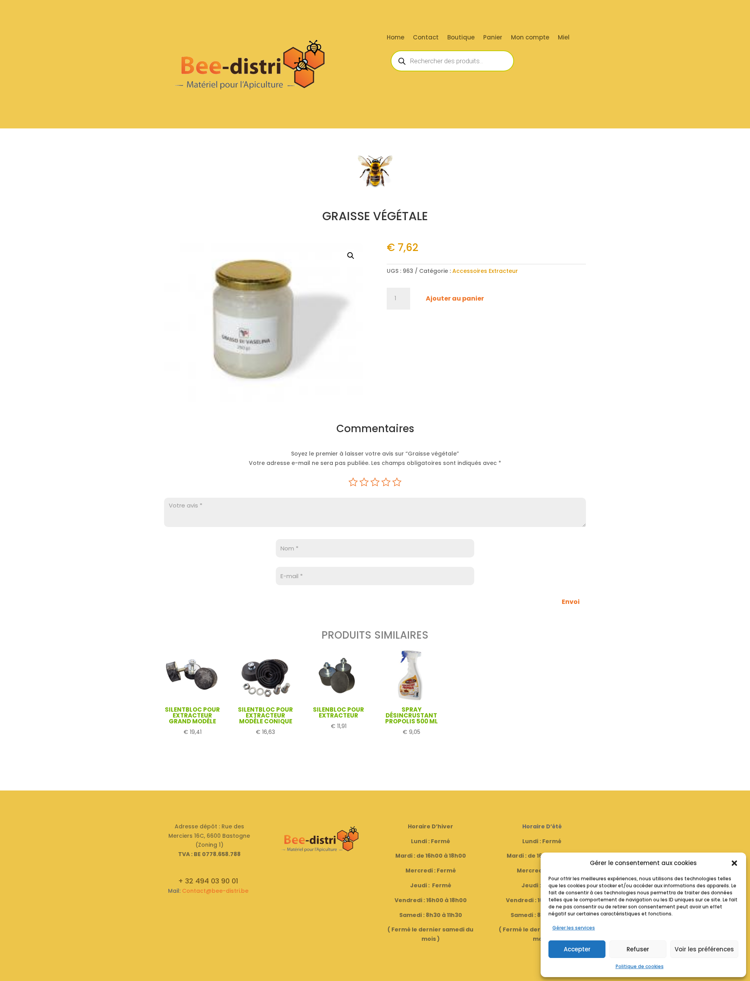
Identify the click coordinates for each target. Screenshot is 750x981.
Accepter (577, 949)
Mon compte (530, 38)
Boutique (461, 38)
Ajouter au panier (455, 298)
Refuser (638, 949)
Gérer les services (573, 927)
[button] (734, 863)
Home (395, 38)
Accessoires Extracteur (485, 271)
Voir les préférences (704, 949)
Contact (426, 38)
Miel (564, 38)
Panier (492, 38)
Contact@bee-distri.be (215, 891)
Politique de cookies (640, 966)
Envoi (571, 601)
